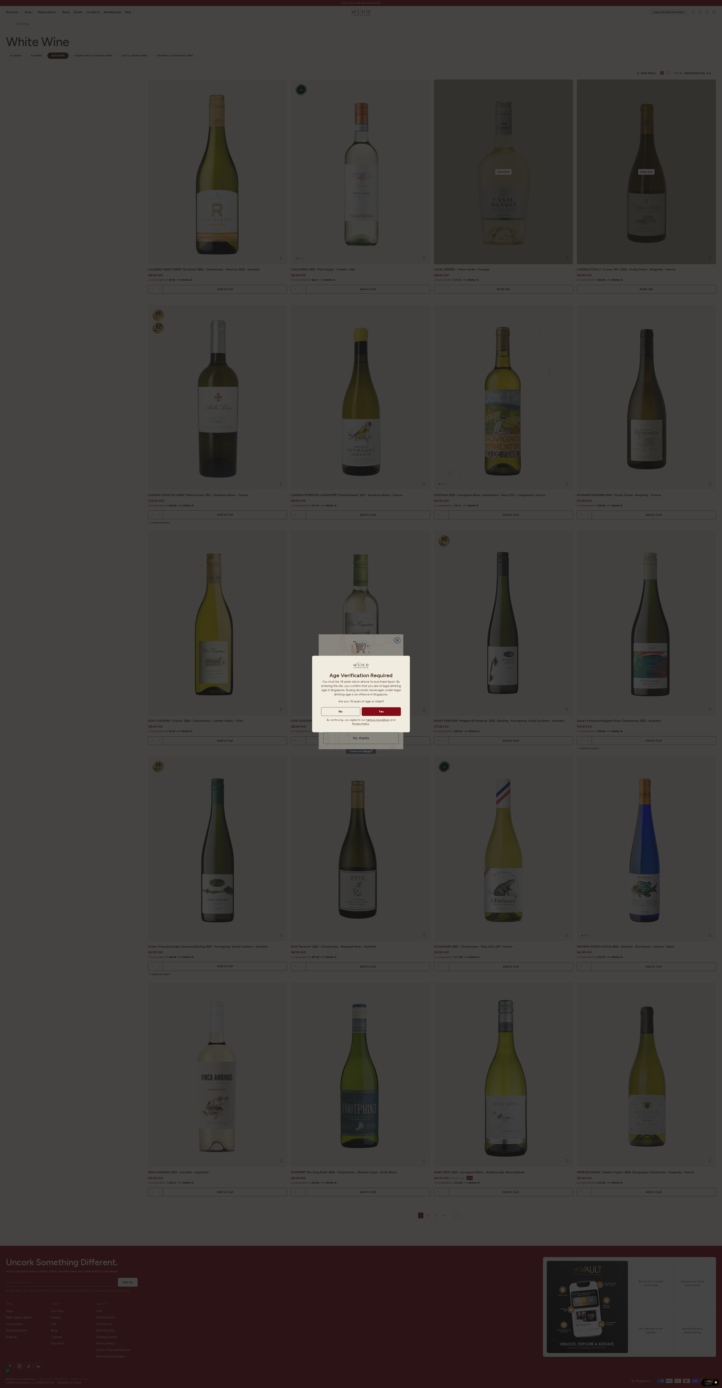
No (341, 711)
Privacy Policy (360, 723)
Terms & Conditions (377, 719)
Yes (381, 711)
